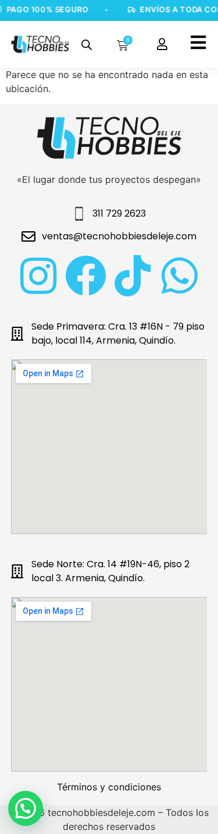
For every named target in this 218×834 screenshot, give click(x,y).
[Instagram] (38, 275)
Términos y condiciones (109, 787)
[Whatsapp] (180, 275)
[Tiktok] (132, 275)
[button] (25, 808)
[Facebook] (85, 275)
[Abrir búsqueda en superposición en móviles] (86, 45)
